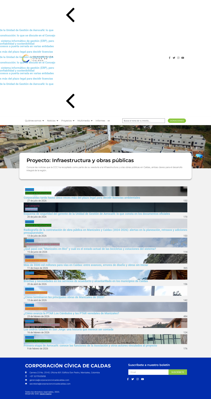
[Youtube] (183, 58)
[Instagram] (179, 58)
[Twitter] (175, 58)
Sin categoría (32, 205)
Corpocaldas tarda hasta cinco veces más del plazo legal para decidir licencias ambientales (82, 197)
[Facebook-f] (170, 58)
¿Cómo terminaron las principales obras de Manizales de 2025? (64, 297)
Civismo (29, 256)
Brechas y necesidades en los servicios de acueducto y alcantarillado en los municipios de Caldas (86, 281)
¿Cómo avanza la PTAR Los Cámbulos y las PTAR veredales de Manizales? (71, 313)
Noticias (29, 189)
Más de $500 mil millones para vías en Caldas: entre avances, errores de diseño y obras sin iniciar (86, 265)
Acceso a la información (38, 193)
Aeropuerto (31, 209)
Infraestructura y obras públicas (42, 244)
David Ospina (45, 394)
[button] (108, 15)
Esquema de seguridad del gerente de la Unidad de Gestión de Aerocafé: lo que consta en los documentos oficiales (97, 213)
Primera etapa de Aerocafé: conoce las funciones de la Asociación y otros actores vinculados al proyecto (90, 345)
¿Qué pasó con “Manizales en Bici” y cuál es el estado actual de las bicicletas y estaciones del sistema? (90, 249)
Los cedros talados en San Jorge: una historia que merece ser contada (68, 329)
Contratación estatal (36, 260)
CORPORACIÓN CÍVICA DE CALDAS (68, 366)
